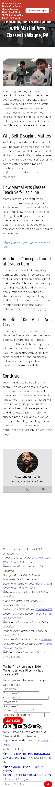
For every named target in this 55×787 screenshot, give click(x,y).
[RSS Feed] (39, 727)
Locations (10, 714)
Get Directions (25, 562)
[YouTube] (20, 727)
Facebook (12, 489)
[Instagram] (25, 727)
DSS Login (21, 779)
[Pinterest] (30, 727)
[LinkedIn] (15, 727)
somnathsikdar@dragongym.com (40, 477)
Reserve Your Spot (37, 10)
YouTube (43, 489)
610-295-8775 (44, 609)
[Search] (48, 784)
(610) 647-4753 (43, 583)
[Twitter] (10, 727)
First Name (10, 689)
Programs (10, 702)
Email (7, 697)
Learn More (13, 720)
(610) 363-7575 (41, 558)
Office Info (9, 562)
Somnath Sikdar (25, 477)
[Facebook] (5, 727)
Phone (8, 710)
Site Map (8, 779)
